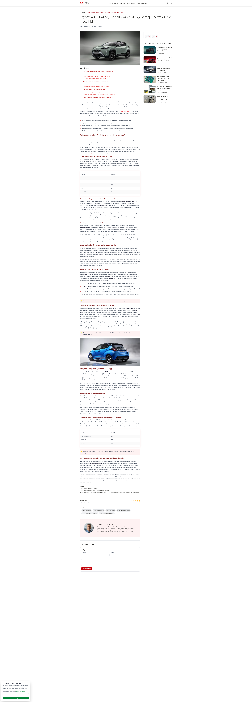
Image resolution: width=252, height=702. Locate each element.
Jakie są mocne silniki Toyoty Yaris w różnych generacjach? (98, 71)
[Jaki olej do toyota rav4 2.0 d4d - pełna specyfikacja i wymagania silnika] (150, 89)
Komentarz (83, 558)
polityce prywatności (20, 691)
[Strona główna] (80, 12)
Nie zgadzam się (15, 694)
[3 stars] (135, 501)
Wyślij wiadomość (87, 568)
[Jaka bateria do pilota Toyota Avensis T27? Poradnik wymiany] (150, 79)
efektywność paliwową (126, 111)
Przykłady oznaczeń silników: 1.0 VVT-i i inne (94, 84)
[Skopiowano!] (157, 36)
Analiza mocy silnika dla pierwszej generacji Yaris (96, 74)
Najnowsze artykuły (113, 3)
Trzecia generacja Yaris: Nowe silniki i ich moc (95, 78)
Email (113, 552)
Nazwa (84, 552)
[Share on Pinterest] (153, 36)
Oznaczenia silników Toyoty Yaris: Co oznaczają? (95, 81)
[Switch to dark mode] (171, 3)
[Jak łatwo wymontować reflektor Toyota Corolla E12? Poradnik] (150, 69)
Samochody (122, 3)
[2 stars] (133, 501)
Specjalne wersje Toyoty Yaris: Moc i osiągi (94, 89)
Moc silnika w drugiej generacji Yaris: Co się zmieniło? (97, 76)
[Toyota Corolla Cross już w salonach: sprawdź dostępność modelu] (150, 50)
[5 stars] (139, 501)
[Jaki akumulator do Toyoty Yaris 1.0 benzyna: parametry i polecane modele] (150, 59)
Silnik (128, 3)
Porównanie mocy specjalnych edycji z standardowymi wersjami (99, 94)
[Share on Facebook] (146, 36)
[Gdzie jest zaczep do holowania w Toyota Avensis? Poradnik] (150, 99)
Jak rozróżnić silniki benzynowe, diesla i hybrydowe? (96, 86)
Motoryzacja (144, 3)
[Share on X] (149, 36)
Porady (133, 3)
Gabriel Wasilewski (85, 26)
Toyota (138, 3)
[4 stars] (137, 501)
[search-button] (167, 3)
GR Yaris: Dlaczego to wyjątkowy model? (94, 92)
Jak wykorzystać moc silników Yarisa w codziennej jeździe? (98, 97)
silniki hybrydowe (90, 153)
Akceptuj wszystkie (16, 698)
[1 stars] (131, 501)
